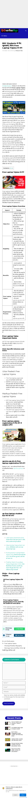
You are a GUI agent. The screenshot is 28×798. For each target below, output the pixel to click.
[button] (26, 30)
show (11, 168)
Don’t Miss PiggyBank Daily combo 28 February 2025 (17, 734)
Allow (22, 795)
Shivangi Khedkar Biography (13, 646)
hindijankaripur (7, 86)
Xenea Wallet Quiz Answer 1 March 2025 (16, 723)
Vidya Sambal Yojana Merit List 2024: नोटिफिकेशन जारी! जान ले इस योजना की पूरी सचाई (15, 547)
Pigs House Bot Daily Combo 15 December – (15, 750)
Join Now (20, 629)
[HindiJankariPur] (9, 30)
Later (15, 795)
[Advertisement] (14, 14)
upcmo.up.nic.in (18, 468)
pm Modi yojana (9, 641)
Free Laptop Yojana (10, 643)
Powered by (23, 797)
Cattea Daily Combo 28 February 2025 (17, 739)
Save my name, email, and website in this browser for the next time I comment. (14, 697)
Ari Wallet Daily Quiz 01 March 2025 (17, 728)
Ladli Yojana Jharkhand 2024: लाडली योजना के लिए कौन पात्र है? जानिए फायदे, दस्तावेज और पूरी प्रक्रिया (15, 539)
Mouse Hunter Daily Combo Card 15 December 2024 (17, 745)
